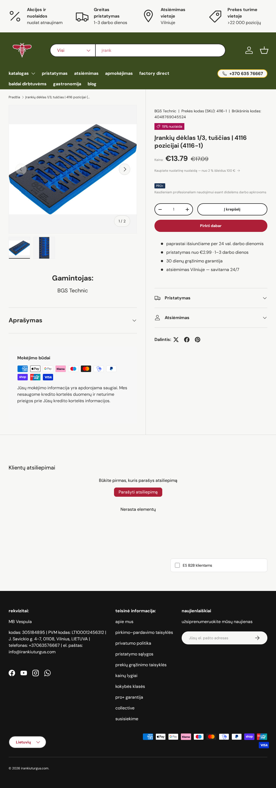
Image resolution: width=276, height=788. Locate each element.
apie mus (124, 621)
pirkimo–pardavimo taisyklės (144, 632)
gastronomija (67, 84)
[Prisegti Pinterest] (197, 339)
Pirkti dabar (211, 225)
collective (124, 708)
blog (92, 84)
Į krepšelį (232, 209)
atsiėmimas (86, 73)
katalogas (19, 73)
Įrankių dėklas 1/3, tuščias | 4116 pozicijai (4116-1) (57, 97)
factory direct (154, 73)
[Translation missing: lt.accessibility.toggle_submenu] (33, 73)
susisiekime (126, 719)
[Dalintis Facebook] (186, 339)
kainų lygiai (126, 675)
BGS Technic (165, 111)
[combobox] (138, 50)
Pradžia (14, 97)
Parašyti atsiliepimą (138, 492)
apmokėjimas (119, 73)
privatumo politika (133, 643)
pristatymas (55, 73)
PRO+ (160, 186)
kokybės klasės (130, 686)
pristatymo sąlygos (134, 654)
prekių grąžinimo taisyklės (141, 665)
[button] (264, 50)
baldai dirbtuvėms (28, 84)
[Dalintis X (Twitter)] (176, 339)
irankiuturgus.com (35, 768)
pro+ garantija (129, 697)
